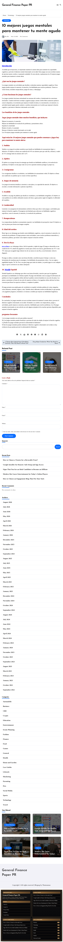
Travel (5, 805)
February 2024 (8, 643)
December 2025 (8, 540)
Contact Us (5, 907)
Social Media (7, 791)
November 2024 (8, 601)
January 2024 (8, 647)
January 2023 (8, 680)
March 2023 (7, 671)
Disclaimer (5, 912)
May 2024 (6, 629)
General (6, 753)
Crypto (5, 716)
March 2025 (7, 582)
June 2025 (6, 568)
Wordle (7, 270)
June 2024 (6, 624)
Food (5, 744)
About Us (5, 904)
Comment (4, 383)
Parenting (6, 781)
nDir (6, 370)
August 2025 (7, 558)
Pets (4, 786)
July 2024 (6, 619)
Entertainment (8, 725)
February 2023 (8, 676)
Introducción (7, 66)
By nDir (7, 36)
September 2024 (9, 610)
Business (6, 706)
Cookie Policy (6, 915)
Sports (5, 795)
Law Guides (7, 767)
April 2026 (7, 521)
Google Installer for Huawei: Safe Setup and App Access (23, 465)
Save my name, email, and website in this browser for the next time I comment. (21, 431)
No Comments (24, 36)
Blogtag (37, 885)
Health (5, 758)
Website (4, 423)
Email (4, 415)
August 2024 (7, 615)
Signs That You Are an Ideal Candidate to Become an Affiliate (25, 469)
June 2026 (6, 511)
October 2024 (8, 605)
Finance (6, 739)
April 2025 (7, 577)
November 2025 (8, 544)
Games (5, 748)
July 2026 (6, 507)
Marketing (7, 777)
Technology (6, 20)
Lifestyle (6, 772)
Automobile (7, 701)
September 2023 (9, 662)
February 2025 (8, 587)
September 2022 (9, 690)
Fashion (6, 734)
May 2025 (6, 572)
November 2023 (8, 652)
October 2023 (8, 657)
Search (5, 441)
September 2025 (9, 554)
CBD (4, 711)
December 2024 (8, 596)
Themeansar (46, 885)
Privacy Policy (6, 909)
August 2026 (7, 502)
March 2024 (7, 638)
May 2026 (6, 516)
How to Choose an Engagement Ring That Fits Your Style (23, 479)
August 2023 (7, 666)
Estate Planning (8, 730)
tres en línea (5, 246)
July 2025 (6, 563)
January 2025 (8, 591)
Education (6, 720)
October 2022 (8, 685)
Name (4, 407)
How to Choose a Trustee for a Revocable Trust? (20, 460)
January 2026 (8, 535)
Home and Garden (9, 762)
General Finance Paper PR (17, 5)
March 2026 (7, 526)
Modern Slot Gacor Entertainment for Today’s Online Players (25, 474)
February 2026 (8, 530)
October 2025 (8, 549)
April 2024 (7, 633)
